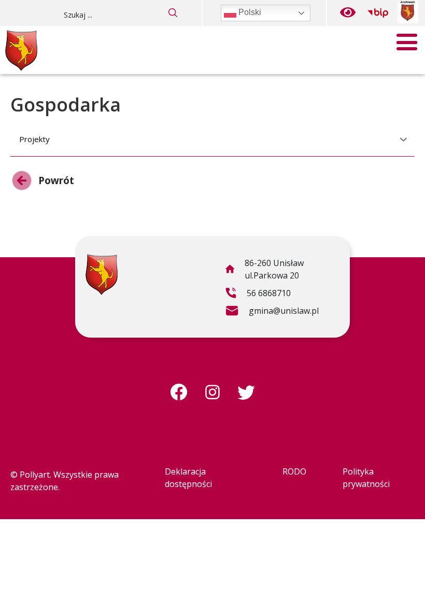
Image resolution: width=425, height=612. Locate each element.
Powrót (42, 182)
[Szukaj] (173, 13)
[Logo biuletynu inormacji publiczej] (378, 13)
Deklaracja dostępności (188, 478)
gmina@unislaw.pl (272, 312)
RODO (294, 471)
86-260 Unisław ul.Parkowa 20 (264, 270)
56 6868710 (258, 294)
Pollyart (35, 474)
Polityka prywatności (366, 478)
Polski (248, 12)
